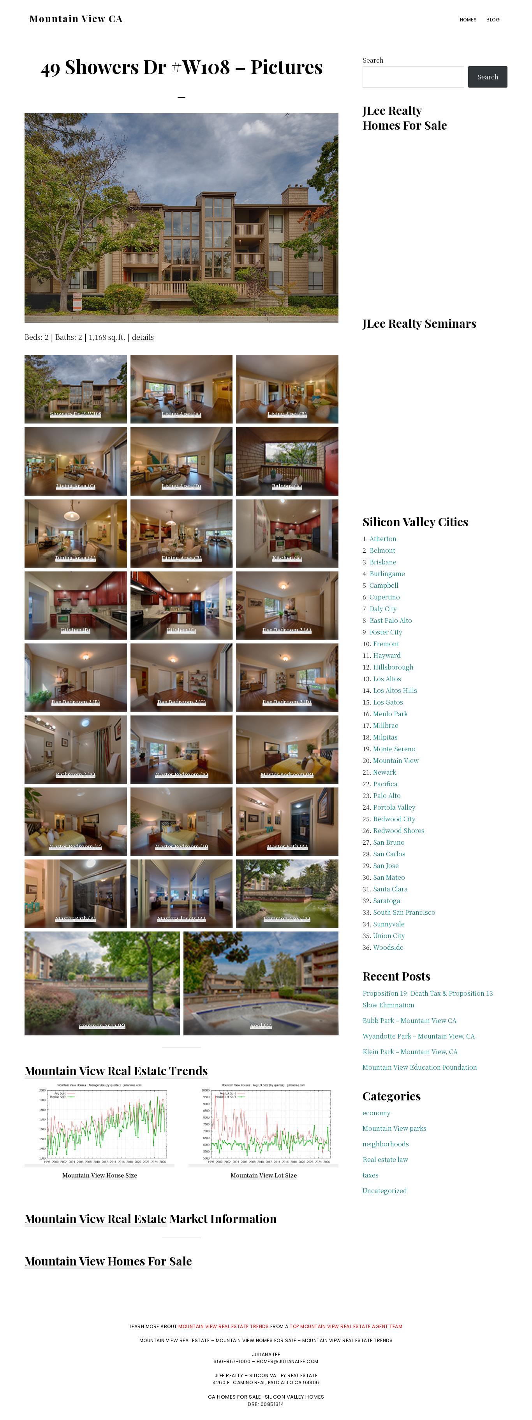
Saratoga (386, 900)
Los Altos (387, 678)
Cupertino (385, 596)
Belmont (382, 550)
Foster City (386, 631)
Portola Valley (394, 807)
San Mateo (389, 877)
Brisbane (383, 561)
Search (373, 60)
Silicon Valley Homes (294, 1397)
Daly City (383, 608)
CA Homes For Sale (234, 1397)
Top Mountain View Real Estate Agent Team (346, 1326)
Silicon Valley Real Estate (283, 1375)
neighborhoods (386, 1143)
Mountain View (396, 760)
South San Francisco (404, 912)
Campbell (384, 585)
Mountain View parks (394, 1128)
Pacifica (385, 783)
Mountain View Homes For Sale (108, 1261)
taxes (371, 1174)
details (143, 337)
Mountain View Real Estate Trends (116, 1070)
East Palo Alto (391, 620)
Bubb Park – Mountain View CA (409, 1020)
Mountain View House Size (99, 1175)
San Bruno (389, 842)
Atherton (383, 538)
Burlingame (387, 573)
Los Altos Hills (395, 690)
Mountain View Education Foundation (420, 1067)
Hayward (387, 655)
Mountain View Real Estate (96, 1218)
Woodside (388, 947)
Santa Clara (390, 888)
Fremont (386, 643)
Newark (384, 772)
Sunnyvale (389, 923)
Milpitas (385, 737)
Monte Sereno (394, 748)
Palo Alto (387, 795)
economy (377, 1112)
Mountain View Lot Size (264, 1175)
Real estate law (385, 1159)
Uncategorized (385, 1190)
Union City (389, 935)
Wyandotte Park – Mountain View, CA (419, 1036)
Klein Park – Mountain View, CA (410, 1051)
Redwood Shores (399, 830)
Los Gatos (388, 702)
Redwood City (394, 818)
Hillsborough (393, 667)
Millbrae (385, 725)
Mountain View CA (76, 18)
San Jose (386, 865)
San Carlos (389, 853)
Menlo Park (390, 713)
